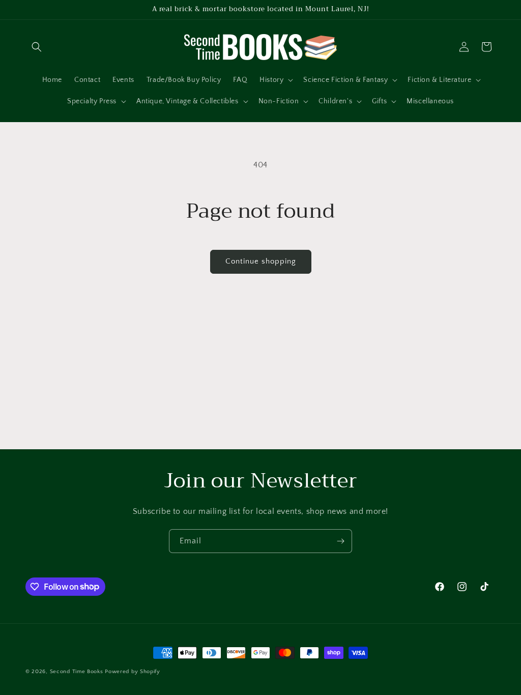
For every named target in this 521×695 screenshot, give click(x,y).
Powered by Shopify (132, 672)
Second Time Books (76, 672)
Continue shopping (260, 261)
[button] (36, 47)
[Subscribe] (340, 541)
